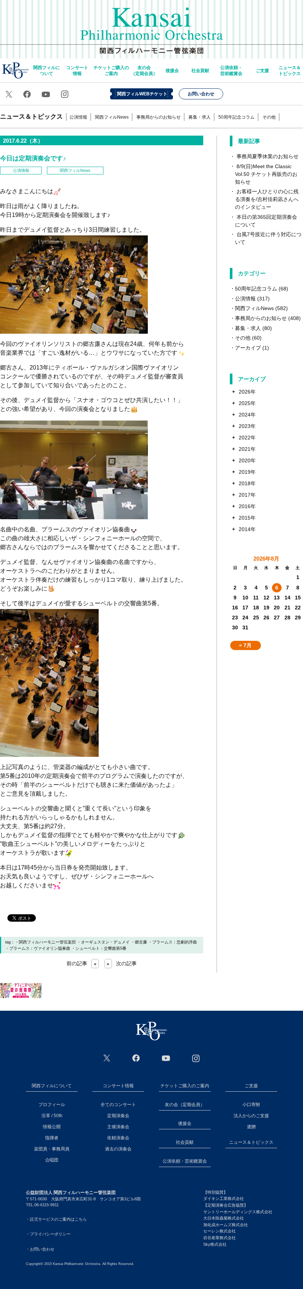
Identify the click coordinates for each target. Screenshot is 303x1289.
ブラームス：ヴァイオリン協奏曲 (39, 948)
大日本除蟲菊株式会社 (223, 1218)
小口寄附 (251, 1104)
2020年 (247, 460)
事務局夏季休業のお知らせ (267, 156)
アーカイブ (248, 348)
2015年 (247, 518)
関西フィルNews (112, 117)
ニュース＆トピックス (290, 70)
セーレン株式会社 (219, 1231)
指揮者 (51, 1137)
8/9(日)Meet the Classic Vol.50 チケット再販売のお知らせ (266, 174)
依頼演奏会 (118, 1137)
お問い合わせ (201, 93)
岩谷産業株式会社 (219, 1237)
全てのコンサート (118, 1104)
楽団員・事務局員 (51, 1149)
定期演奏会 (118, 1115)
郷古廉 (141, 942)
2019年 (247, 472)
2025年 (247, 403)
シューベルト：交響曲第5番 (100, 948)
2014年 (247, 529)
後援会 (172, 70)
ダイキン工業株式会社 (223, 1198)
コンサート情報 (77, 70)
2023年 (247, 426)
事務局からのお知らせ (158, 117)
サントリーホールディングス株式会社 (237, 1212)
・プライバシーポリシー (48, 1234)
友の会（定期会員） (144, 70)
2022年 (247, 438)
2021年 (247, 449)
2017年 (247, 495)
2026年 (247, 392)
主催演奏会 (118, 1126)
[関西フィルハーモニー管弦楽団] (151, 1031)
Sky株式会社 (215, 1244)
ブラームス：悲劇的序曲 (174, 942)
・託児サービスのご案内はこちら (56, 1219)
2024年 (247, 415)
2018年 (247, 483)
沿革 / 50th (51, 1115)
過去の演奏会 (118, 1149)
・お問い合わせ (40, 1249)
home (15, 70)
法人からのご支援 (251, 1115)
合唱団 (51, 1160)
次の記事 (122, 963)
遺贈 (251, 1126)
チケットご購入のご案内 (111, 70)
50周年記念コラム (236, 117)
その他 (269, 117)
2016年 (247, 506)
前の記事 (81, 963)
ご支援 (262, 70)
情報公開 (52, 1126)
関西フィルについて (46, 70)
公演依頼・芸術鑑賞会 (231, 70)
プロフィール (51, 1104)
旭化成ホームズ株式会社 (225, 1224)
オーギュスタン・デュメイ (105, 942)
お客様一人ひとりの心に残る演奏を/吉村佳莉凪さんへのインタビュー (267, 199)
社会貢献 (200, 70)
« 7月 (245, 645)
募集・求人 (199, 117)
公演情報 (78, 117)
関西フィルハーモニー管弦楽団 (152, 25)
